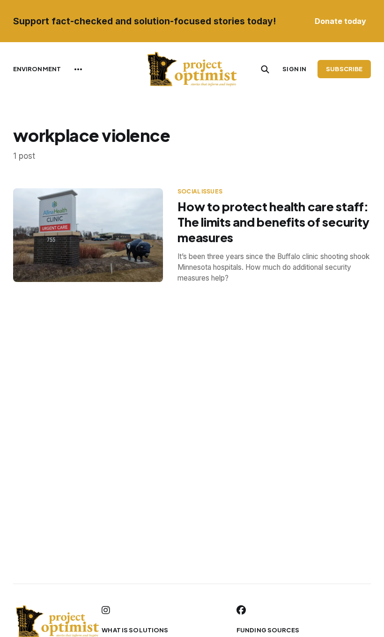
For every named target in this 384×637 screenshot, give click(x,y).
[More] (78, 69)
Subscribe (344, 69)
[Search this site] (265, 69)
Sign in (294, 69)
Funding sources (267, 630)
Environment (37, 69)
